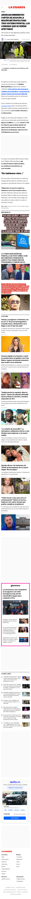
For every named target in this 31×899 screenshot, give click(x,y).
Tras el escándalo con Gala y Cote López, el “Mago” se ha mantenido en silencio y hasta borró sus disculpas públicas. (14, 440)
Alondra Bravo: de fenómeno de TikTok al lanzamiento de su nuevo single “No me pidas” (14, 467)
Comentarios (14, 64)
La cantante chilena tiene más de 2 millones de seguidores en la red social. (15, 473)
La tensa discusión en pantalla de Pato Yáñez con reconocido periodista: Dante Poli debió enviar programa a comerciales (14, 258)
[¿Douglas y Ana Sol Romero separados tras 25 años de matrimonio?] (23, 621)
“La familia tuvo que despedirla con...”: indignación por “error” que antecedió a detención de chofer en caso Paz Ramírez (12, 725)
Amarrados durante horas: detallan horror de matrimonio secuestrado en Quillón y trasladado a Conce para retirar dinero (12, 687)
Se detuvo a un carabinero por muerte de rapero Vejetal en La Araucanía (11, 702)
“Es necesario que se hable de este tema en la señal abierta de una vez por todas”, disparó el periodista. (15, 509)
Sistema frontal (12, 206)
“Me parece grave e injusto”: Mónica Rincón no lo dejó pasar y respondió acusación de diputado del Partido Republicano (11, 709)
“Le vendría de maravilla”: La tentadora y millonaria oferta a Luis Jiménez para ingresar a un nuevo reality (15, 432)
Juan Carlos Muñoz (13, 39)
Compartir (5, 64)
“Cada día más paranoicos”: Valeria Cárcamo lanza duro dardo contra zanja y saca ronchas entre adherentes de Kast (12, 679)
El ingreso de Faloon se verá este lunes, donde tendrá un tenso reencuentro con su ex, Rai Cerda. (15, 330)
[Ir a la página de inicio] (17, 7)
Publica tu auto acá (15, 788)
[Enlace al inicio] (15, 586)
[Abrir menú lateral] (2, 7)
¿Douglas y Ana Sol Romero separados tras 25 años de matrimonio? (10, 621)
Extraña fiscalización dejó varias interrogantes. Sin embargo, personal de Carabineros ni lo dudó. (15, 403)
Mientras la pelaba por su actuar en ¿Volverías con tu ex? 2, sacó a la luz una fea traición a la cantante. (15, 367)
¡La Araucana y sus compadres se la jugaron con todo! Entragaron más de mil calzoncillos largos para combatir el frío (15, 594)
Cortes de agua (20, 206)
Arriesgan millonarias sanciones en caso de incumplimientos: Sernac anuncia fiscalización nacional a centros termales (12, 695)
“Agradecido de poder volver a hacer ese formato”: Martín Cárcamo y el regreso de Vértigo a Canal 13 (10, 640)
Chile (3, 12)
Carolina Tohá (6, 106)
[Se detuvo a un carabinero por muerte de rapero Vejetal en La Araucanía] (26, 702)
